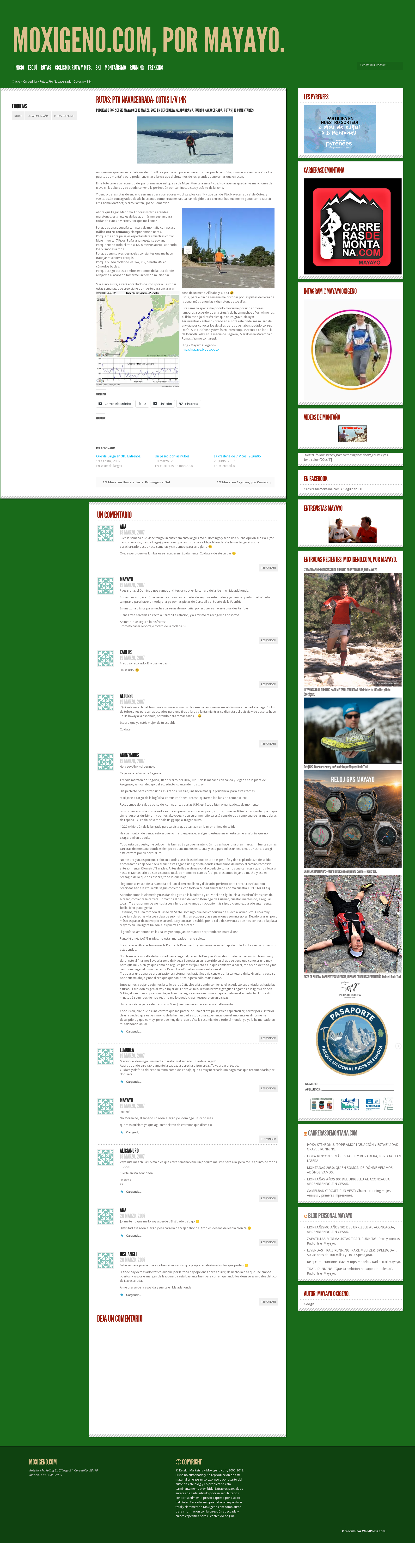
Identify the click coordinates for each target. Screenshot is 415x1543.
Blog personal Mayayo (330, 1215)
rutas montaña (38, 116)
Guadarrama (184, 110)
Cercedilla (30, 81)
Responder (268, 567)
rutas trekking (64, 116)
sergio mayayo (124, 110)
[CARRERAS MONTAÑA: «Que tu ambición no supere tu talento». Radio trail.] (353, 972)
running (137, 67)
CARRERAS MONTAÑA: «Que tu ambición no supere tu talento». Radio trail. (340, 871)
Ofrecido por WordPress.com (363, 1531)
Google (309, 1304)
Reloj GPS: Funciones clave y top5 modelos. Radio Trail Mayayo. (354, 1262)
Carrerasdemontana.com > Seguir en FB (333, 489)
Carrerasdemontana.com (332, 1133)
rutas (46, 67)
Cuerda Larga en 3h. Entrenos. (118, 456)
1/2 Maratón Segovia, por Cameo (244, 482)
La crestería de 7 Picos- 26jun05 (237, 456)
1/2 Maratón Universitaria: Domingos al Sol (134, 482)
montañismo (115, 67)
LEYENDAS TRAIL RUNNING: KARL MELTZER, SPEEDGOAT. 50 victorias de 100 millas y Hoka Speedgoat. (347, 692)
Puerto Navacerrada (208, 110)
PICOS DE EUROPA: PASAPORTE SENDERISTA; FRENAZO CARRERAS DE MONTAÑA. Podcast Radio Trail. (352, 976)
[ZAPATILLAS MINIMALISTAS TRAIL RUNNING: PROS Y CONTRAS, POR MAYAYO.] (353, 685)
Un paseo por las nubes (172, 456)
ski (98, 67)
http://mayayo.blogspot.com (201, 349)
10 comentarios (244, 110)
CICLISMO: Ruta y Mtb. (73, 67)
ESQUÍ (32, 67)
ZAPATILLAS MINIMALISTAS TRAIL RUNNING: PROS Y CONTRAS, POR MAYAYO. (340, 569)
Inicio (19, 67)
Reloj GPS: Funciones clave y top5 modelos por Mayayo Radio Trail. (336, 767)
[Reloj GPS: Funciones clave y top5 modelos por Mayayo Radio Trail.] (353, 867)
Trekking (155, 67)
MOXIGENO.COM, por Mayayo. (148, 41)
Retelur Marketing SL (43, 1470)
